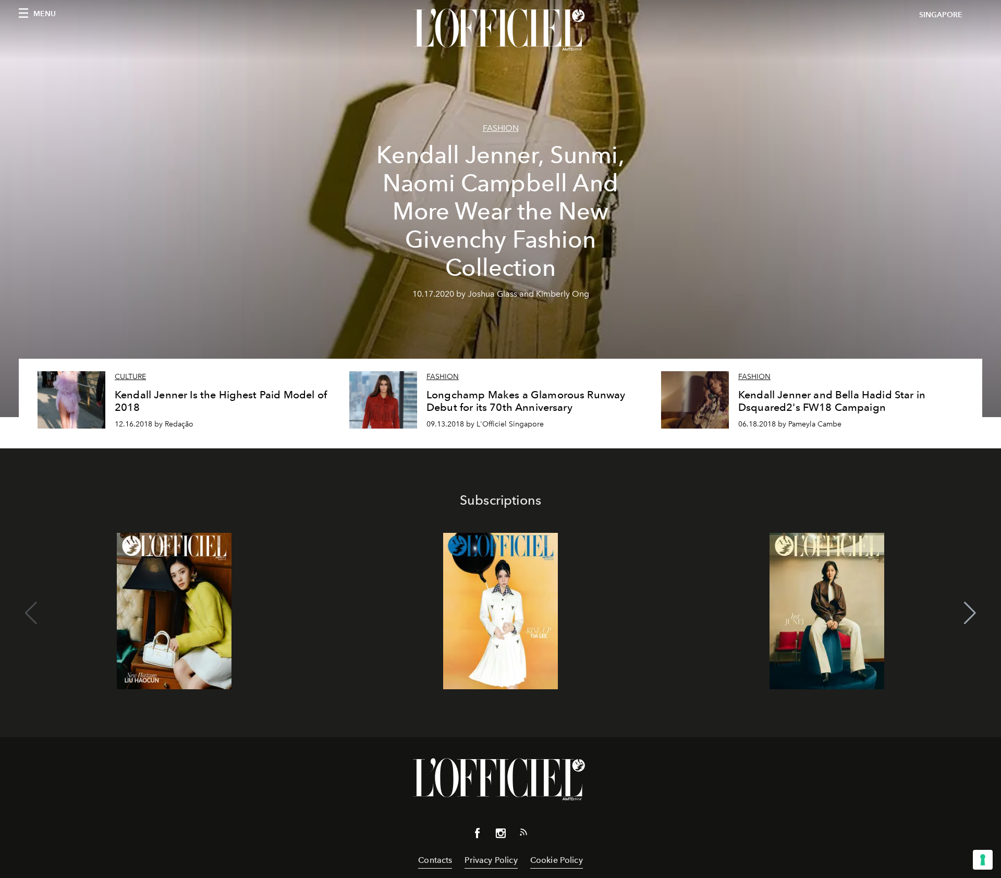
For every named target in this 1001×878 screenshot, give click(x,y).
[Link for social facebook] (477, 835)
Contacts (435, 860)
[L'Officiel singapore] (500, 29)
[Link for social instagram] (500, 835)
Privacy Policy (491, 860)
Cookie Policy (556, 860)
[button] (970, 613)
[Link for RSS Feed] (523, 834)
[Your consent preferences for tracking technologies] (983, 860)
